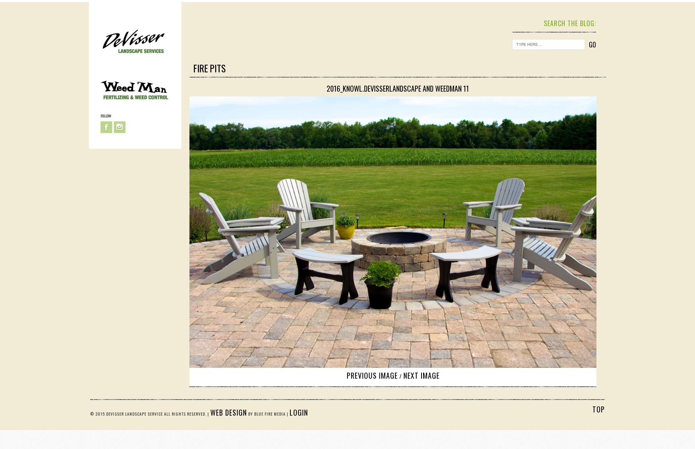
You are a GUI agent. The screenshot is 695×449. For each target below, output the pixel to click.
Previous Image (372, 375)
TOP (598, 409)
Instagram (119, 127)
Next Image (421, 375)
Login (299, 412)
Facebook (106, 127)
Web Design (228, 412)
